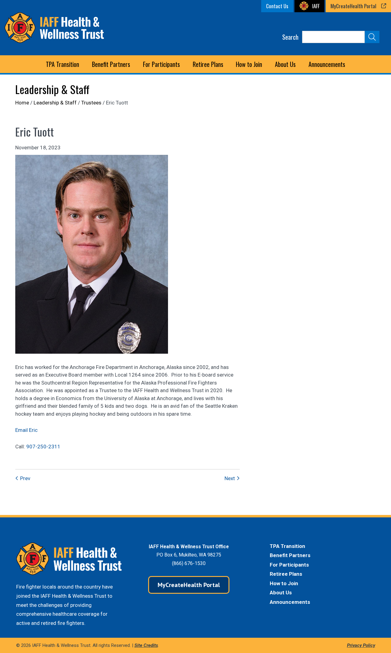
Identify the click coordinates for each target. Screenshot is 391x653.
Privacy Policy (361, 645)
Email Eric (26, 430)
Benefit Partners (290, 555)
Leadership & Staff (52, 89)
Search (290, 37)
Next (230, 478)
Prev (25, 478)
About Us (281, 592)
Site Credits (146, 645)
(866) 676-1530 (189, 563)
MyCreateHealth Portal (353, 6)
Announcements (327, 64)
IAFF (316, 6)
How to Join (249, 64)
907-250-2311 (43, 446)
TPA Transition (62, 64)
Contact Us (277, 6)
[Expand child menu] (111, 64)
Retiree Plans (286, 574)
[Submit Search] (372, 37)
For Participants (289, 565)
